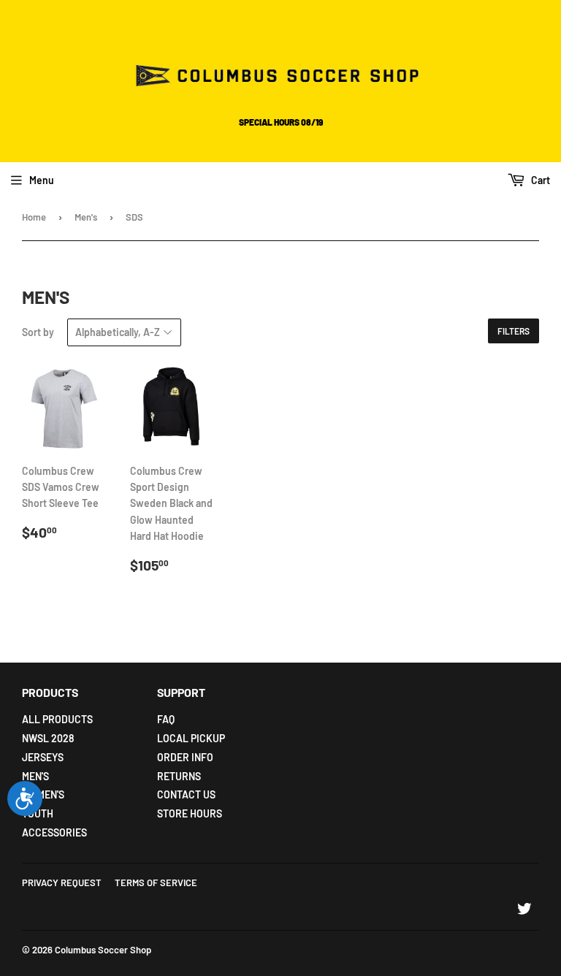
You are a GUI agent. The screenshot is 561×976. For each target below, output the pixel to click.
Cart (539, 180)
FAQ (166, 719)
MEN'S (35, 776)
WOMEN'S (43, 794)
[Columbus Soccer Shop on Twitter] (524, 910)
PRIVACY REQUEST (62, 882)
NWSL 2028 (48, 738)
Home (34, 217)
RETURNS (179, 776)
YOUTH (37, 813)
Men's (86, 217)
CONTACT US (186, 794)
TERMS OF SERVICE (156, 882)
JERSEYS (43, 757)
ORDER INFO (185, 757)
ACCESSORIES (54, 832)
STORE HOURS (189, 813)
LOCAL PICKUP (191, 738)
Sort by (38, 332)
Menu (41, 180)
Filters (513, 331)
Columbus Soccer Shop (103, 950)
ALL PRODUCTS (57, 719)
